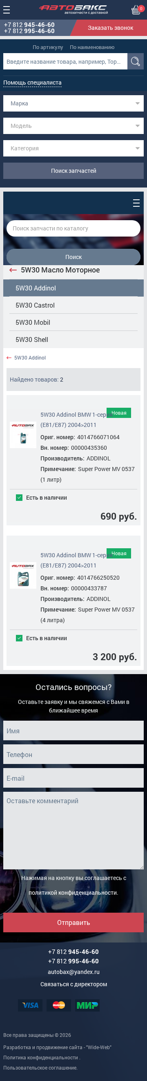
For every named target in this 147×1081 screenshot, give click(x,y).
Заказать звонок (110, 27)
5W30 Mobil (33, 322)
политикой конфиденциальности (73, 892)
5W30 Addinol (36, 288)
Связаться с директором (73, 984)
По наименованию (92, 47)
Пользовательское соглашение (39, 1067)
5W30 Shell (32, 339)
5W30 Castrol (35, 305)
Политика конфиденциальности (40, 1057)
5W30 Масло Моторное (60, 270)
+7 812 (29, 25)
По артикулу (48, 47)
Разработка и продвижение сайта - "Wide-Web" (57, 1047)
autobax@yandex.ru (74, 972)
